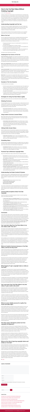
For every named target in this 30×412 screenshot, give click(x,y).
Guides (3, 359)
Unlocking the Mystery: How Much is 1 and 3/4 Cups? (9, 403)
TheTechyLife (11, 410)
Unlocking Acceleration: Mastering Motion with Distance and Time (10, 405)
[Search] (11, 390)
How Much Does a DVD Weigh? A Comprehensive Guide (9, 399)
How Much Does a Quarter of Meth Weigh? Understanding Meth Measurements (12, 400)
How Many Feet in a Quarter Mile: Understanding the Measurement (11, 396)
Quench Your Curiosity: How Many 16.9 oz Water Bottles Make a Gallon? (11, 402)
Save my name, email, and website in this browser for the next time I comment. (13, 382)
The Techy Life (15, 1)
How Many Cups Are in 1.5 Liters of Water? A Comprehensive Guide (11, 406)
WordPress (18, 410)
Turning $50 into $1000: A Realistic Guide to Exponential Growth (10, 397)
